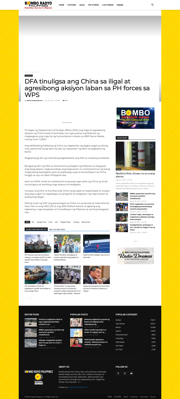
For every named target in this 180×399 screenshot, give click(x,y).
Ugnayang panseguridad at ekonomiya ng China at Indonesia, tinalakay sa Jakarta (96, 288)
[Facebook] (118, 373)
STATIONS (72, 5)
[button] (152, 5)
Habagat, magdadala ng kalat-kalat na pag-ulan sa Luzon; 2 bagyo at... (50, 342)
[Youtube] (131, 373)
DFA (56, 222)
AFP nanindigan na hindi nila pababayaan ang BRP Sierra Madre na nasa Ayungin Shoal (38, 288)
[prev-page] (26, 298)
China (50, 222)
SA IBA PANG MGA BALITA (36, 229)
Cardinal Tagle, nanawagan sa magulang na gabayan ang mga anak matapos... (142, 216)
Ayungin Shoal (41, 222)
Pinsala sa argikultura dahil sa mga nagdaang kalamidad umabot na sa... (50, 321)
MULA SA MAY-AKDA (57, 229)
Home (27, 72)
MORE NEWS (122, 138)
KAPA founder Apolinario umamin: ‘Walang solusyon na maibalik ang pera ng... (96, 342)
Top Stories (93, 5)
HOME (61, 5)
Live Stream (107, 5)
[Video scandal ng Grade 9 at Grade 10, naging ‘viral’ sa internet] (76, 333)
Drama (120, 5)
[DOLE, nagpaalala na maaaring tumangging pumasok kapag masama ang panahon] (122, 207)
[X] (124, 373)
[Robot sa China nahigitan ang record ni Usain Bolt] (96, 243)
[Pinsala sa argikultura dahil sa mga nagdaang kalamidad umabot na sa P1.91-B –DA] (31, 322)
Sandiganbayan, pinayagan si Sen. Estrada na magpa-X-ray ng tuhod (142, 227)
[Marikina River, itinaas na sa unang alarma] (135, 156)
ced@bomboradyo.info (77, 387)
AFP (33, 222)
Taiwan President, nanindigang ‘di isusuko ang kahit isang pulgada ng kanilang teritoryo (66, 257)
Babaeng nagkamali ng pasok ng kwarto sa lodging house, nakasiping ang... (97, 321)
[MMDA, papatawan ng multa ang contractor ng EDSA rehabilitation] (122, 196)
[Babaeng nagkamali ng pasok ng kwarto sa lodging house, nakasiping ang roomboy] (76, 322)
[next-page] (30, 298)
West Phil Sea (86, 222)
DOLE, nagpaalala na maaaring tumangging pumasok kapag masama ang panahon (142, 206)
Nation (118, 169)
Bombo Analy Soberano (35, 100)
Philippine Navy (65, 222)
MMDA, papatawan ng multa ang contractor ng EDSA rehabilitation (142, 196)
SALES (82, 5)
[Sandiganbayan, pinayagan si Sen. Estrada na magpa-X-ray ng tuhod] (122, 228)
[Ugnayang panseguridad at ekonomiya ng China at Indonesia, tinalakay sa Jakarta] (96, 275)
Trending (76, 222)
